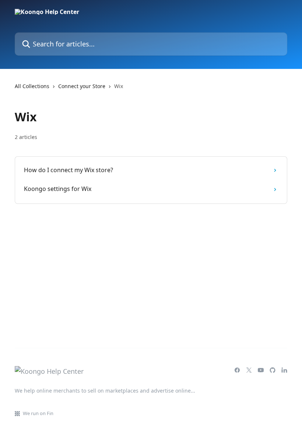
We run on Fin (38, 413)
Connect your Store (81, 86)
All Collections (32, 86)
